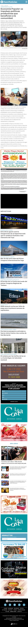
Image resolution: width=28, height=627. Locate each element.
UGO (26, 48)
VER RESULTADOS (14, 401)
